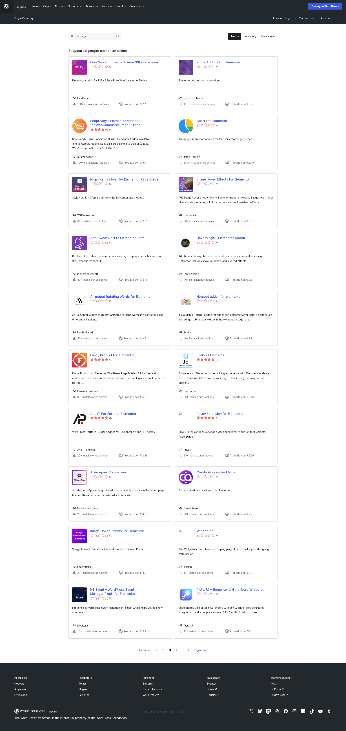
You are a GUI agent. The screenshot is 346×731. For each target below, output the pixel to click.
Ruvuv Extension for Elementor (220, 414)
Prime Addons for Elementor (218, 62)
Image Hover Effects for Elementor (223, 179)
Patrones (84, 694)
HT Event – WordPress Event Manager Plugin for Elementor (113, 592)
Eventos (212, 683)
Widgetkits (205, 531)
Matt (275, 683)
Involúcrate (213, 677)
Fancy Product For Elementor (112, 355)
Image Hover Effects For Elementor (117, 531)
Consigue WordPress (325, 6)
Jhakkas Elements (210, 355)
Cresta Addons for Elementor (219, 472)
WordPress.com (282, 677)
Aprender (148, 677)
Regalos (213, 694)
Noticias (19, 683)
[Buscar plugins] (117, 36)
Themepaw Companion (108, 472)
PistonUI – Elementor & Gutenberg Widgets (229, 589)
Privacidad (20, 694)
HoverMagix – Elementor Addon (221, 238)
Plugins (83, 689)
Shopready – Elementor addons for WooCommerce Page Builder (115, 123)
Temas (82, 683)
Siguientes (200, 650)
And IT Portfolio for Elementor (113, 414)
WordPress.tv (152, 694)
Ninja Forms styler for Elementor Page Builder (125, 179)
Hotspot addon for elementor (219, 296)
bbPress (277, 689)
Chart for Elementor (212, 121)
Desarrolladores (152, 689)
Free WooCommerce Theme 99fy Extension (124, 62)
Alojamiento (21, 689)
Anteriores (145, 650)
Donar (212, 689)
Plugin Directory (24, 18)
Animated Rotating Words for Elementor (121, 296)
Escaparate (85, 677)
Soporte (148, 683)
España (53, 711)
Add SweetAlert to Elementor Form (117, 238)
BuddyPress (280, 694)
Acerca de (20, 677)
